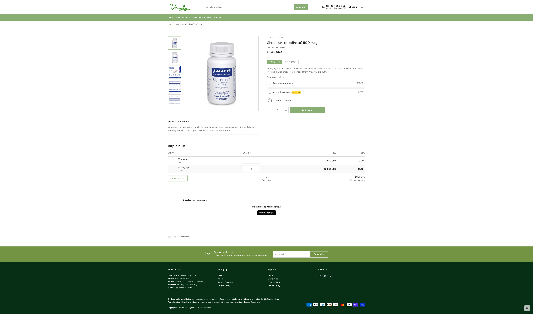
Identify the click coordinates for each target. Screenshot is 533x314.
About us (218, 17)
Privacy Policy (224, 285)
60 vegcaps (274, 62)
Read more (255, 302)
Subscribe (319, 254)
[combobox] (255, 7)
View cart (176, 178)
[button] (174, 236)
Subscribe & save (286, 92)
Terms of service (225, 282)
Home (170, 17)
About (220, 279)
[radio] (270, 83)
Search (221, 275)
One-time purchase (282, 83)
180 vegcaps (290, 62)
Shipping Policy (274, 282)
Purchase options (275, 77)
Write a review (266, 212)
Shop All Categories (202, 17)
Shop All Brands (183, 17)
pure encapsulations (275, 37)
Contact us (273, 279)
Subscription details (282, 100)
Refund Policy (274, 285)
